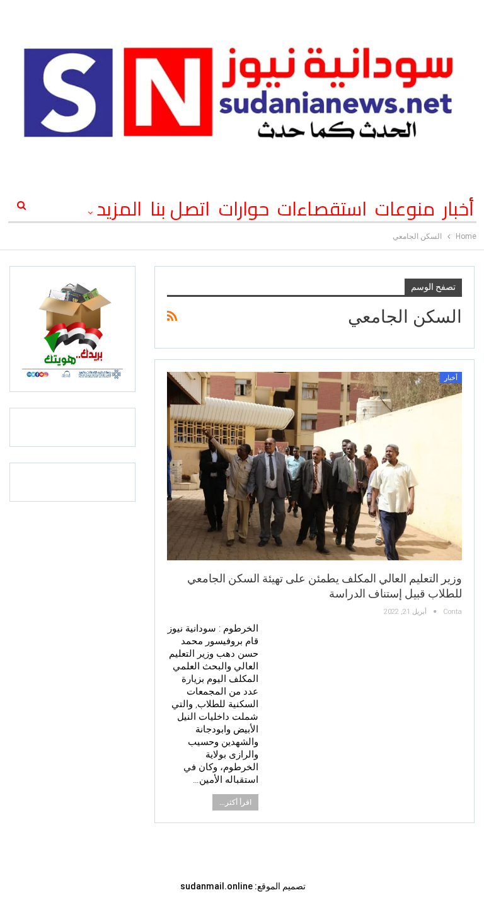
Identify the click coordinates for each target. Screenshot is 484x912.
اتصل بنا (180, 208)
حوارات (244, 208)
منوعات (405, 208)
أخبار (458, 208)
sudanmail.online (216, 886)
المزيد (119, 208)
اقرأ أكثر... (235, 802)
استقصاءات (322, 208)
